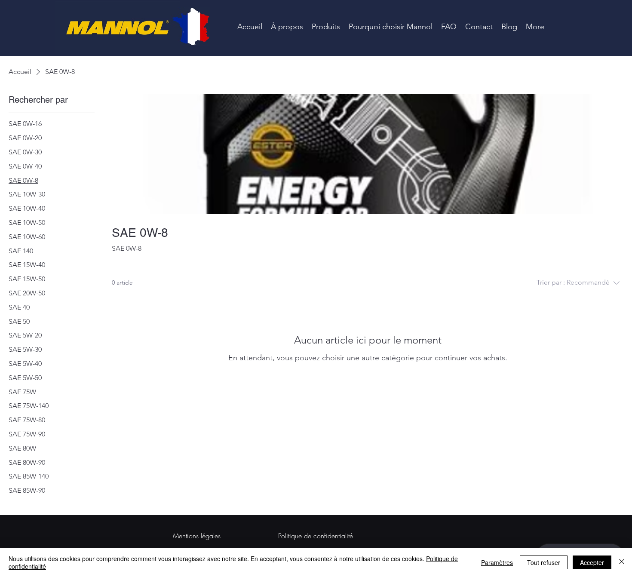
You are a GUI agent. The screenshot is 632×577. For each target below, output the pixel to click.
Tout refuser (543, 562)
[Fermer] (622, 562)
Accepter (592, 562)
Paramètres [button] (497, 562)
